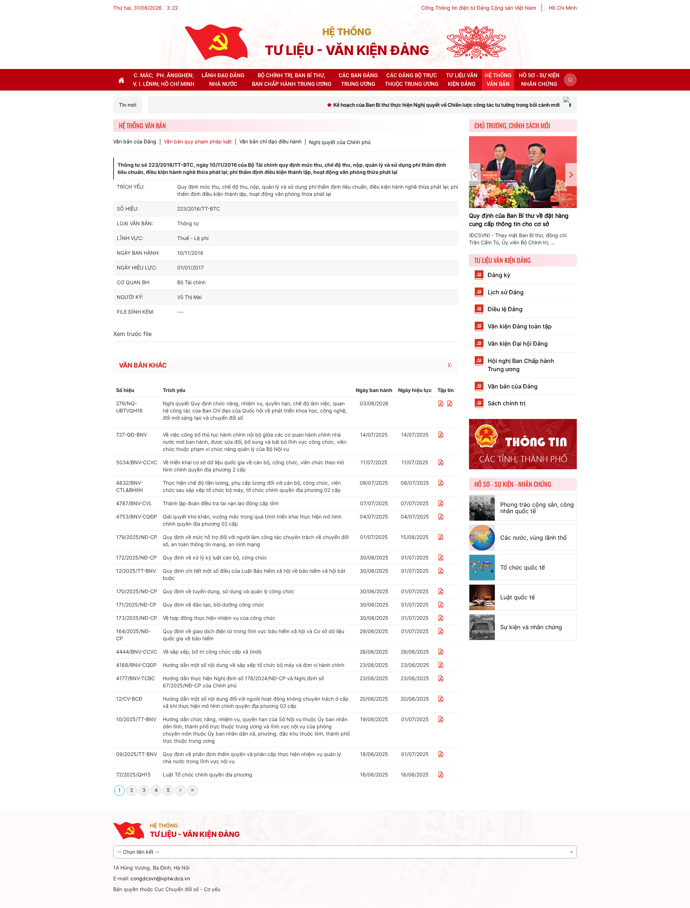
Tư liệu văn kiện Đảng (502, 260)
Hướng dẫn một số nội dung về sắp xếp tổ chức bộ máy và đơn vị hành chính (253, 665)
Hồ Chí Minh (563, 8)
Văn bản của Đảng (134, 141)
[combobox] (345, 851)
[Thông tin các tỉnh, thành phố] (523, 444)
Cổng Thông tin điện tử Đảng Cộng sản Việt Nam (478, 8)
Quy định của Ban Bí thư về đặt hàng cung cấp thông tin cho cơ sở (519, 219)
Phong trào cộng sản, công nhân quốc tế (537, 508)
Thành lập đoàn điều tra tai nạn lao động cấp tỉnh (221, 503)
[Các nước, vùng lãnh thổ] (482, 537)
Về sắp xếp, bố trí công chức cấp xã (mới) (212, 652)
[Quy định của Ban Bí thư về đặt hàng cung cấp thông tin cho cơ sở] (523, 172)
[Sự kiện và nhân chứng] (482, 627)
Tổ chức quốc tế (522, 567)
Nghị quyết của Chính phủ (340, 142)
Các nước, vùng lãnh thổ (533, 537)
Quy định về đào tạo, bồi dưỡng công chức (213, 605)
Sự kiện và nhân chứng (531, 627)
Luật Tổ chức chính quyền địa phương (207, 774)
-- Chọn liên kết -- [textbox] (138, 852)
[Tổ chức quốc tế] (482, 567)
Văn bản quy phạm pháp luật (198, 141)
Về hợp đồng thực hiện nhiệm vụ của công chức (219, 618)
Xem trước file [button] (132, 333)
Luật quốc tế (517, 597)
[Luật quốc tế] (482, 597)
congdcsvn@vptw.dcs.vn (160, 878)
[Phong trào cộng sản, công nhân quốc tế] (482, 508)
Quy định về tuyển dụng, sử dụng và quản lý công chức (228, 591)
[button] (570, 79)
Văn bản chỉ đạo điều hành (270, 141)
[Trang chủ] (216, 42)
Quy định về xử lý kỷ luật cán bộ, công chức (215, 557)
